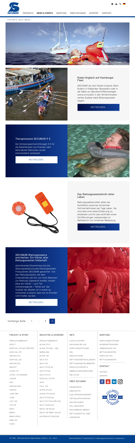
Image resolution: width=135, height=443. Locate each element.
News (21, 20)
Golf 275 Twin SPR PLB (50, 401)
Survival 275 (15, 352)
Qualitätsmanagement (80, 395)
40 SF (42, 382)
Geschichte (74, 391)
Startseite (12, 20)
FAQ (71, 352)
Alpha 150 (44, 356)
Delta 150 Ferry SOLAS (50, 413)
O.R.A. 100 (44, 386)
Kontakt (104, 372)
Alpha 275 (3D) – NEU (49, 348)
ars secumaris (76, 402)
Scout (12, 344)
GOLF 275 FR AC (46, 367)
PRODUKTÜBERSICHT (49, 341)
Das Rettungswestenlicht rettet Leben (95, 196)
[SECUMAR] (14, 8)
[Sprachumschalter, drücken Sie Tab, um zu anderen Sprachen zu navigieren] (124, 4)
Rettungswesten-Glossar (82, 360)
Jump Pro (14, 394)
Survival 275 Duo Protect (22, 348)
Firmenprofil (75, 387)
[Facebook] (102, 380)
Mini (11, 382)
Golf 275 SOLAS (47, 398)
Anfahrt (103, 376)
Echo (11, 409)
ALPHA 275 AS (46, 390)
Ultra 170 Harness (18, 375)
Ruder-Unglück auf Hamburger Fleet (95, 79)
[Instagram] (120, 380)
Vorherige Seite (17, 321)
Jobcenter (74, 417)
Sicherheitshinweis (109, 344)
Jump (12, 398)
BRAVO (12, 413)
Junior (12, 379)
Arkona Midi (15, 386)
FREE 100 (13, 420)
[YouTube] (108, 380)
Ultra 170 (14, 371)
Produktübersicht (18, 341)
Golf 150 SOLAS (47, 405)
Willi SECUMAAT (76, 406)
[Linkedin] (114, 380)
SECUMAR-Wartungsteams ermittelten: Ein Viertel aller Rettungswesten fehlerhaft (31, 258)
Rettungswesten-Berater (82, 363)
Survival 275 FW (47, 379)
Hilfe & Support (77, 341)
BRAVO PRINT (15, 416)
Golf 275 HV (45, 375)
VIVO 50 (12, 405)
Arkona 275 (14, 356)
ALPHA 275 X (45, 344)
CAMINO (12, 390)
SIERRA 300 (44, 352)
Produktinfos (76, 356)
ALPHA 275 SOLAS (47, 394)
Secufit (13, 367)
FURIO (12, 424)
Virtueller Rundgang (79, 398)
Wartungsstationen (109, 341)
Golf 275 (44, 360)
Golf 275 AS (45, 371)
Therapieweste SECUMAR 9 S (32, 138)
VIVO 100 (13, 401)
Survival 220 (15, 360)
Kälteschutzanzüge (49, 416)
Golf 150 (44, 363)
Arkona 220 (14, 363)
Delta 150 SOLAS (47, 409)
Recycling (74, 375)
